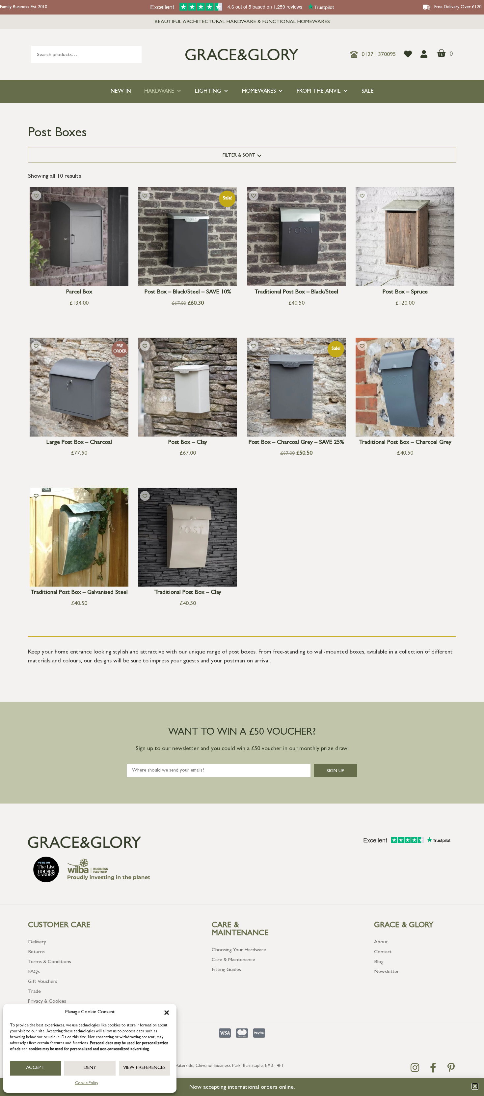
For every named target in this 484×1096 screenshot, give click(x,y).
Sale (368, 91)
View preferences (144, 1068)
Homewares (259, 91)
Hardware (159, 91)
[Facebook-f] (433, 1068)
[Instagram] (415, 1068)
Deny (90, 1068)
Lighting (208, 91)
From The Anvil (319, 91)
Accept (35, 1068)
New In (121, 91)
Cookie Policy (86, 1083)
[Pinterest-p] (451, 1068)
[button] (166, 1012)
